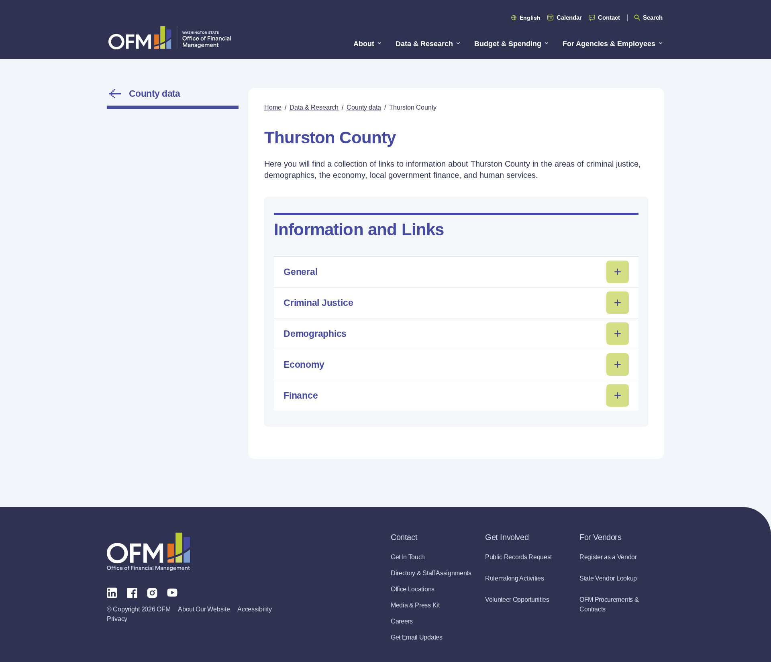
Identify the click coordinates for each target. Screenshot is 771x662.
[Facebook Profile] (132, 592)
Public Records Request (518, 557)
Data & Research (314, 107)
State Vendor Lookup (608, 578)
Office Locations (412, 589)
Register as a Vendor (608, 557)
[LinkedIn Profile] (112, 592)
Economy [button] (304, 364)
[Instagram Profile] (152, 592)
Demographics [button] (315, 333)
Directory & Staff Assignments (431, 573)
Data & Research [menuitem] (424, 44)
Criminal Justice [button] (318, 302)
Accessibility (254, 609)
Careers (402, 621)
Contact (609, 17)
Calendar (569, 17)
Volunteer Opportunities (517, 599)
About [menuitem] (363, 44)
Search (653, 17)
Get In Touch (408, 557)
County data (154, 93)
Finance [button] (301, 395)
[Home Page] (148, 551)
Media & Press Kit (415, 605)
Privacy (117, 618)
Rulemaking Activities (514, 578)
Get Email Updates (417, 637)
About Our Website (204, 609)
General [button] (300, 272)
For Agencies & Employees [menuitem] (609, 44)
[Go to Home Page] (169, 37)
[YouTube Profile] (172, 592)
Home (272, 107)
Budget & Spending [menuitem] (507, 44)
